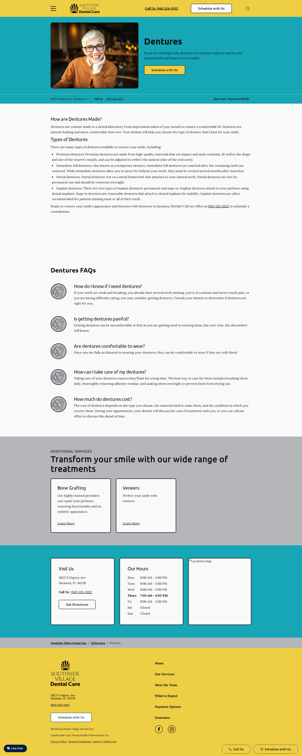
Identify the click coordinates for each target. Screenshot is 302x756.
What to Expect (166, 696)
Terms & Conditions (79, 741)
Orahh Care (110, 741)
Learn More (66, 523)
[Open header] (54, 8)
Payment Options (168, 707)
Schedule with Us (211, 8)
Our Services (164, 674)
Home (159, 663)
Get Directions (77, 604)
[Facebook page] (159, 729)
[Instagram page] (172, 729)
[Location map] (220, 591)
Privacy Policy (59, 741)
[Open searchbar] (247, 8)
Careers (97, 741)
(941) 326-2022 (114, 98)
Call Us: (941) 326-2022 (161, 8)
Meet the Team (166, 685)
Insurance (162, 717)
